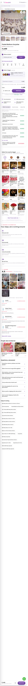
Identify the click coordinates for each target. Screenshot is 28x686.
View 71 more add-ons (13, 218)
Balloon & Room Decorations (8, 430)
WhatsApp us (16, 94)
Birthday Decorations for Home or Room (11, 403)
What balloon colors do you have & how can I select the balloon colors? (12, 373)
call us (21, 94)
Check (20, 57)
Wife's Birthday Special (7, 445)
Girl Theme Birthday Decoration (9, 409)
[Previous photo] (3, 22)
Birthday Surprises (6, 436)
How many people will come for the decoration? (10, 387)
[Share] (21, 12)
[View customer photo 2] (13, 277)
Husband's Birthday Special (8, 448)
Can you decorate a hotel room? (9, 382)
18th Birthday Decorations (7, 424)
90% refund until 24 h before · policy (9, 84)
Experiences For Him (6, 442)
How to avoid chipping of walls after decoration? (10, 395)
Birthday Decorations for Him (8, 418)
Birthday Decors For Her (7, 427)
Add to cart (7, 90)
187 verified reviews (9, 46)
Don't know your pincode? (7, 61)
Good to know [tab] (15, 107)
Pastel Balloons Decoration (17, 406)
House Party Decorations (7, 415)
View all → (24, 341)
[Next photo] (24, 22)
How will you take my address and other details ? (11, 364)
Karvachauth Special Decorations (9, 439)
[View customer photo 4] (5, 285)
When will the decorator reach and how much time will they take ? (12, 378)
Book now (18, 90)
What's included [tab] (6, 107)
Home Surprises (5, 406)
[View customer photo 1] (5, 277)
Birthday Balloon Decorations (8, 421)
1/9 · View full (22, 33)
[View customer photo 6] (21, 285)
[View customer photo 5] (13, 285)
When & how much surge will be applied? (11, 368)
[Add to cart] (15, 683)
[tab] (3, 39)
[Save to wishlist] (24, 12)
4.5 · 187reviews (6, 33)
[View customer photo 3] (21, 277)
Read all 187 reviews (6, 336)
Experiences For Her (17, 442)
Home (2, 9)
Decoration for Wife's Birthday (8, 433)
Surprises (20, 433)
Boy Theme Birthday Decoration (9, 412)
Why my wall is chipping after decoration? (11, 391)
